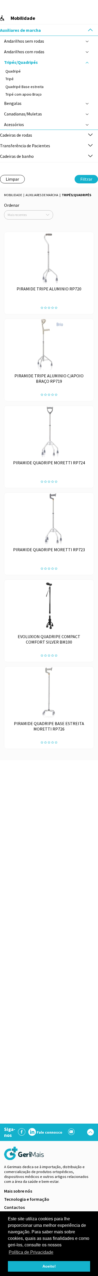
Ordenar (11, 205)
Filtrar (86, 179)
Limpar (12, 179)
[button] (90, 30)
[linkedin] (32, 1132)
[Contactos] (71, 1132)
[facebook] (22, 1132)
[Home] (24, 1153)
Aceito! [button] (49, 1266)
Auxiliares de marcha (42, 195)
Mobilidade (13, 195)
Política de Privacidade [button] (31, 1252)
